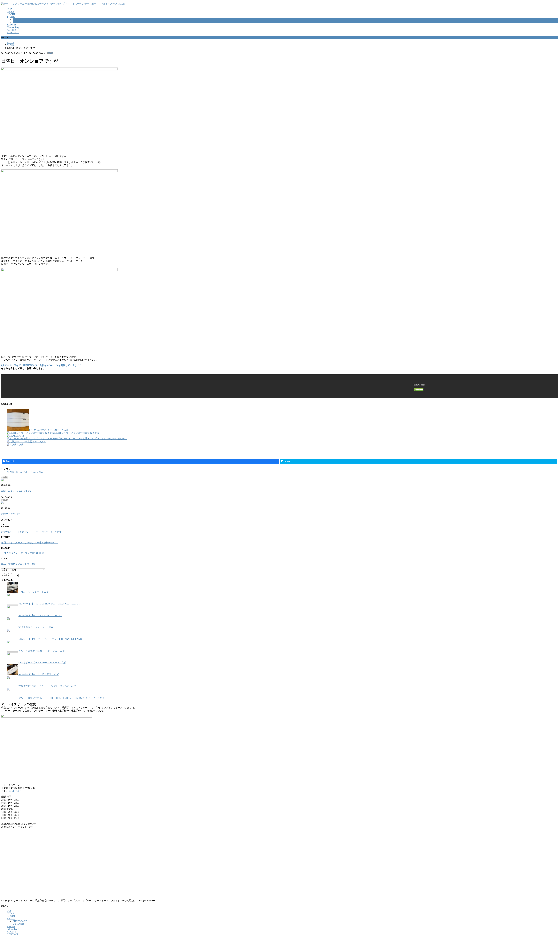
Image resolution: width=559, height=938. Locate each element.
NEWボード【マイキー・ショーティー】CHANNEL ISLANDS (50, 639)
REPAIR (11, 926)
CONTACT (12, 934)
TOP (9, 910)
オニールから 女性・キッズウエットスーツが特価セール (97, 438)
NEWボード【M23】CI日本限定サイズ (38, 674)
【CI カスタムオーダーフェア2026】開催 (22, 553)
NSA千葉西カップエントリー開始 (18, 564)
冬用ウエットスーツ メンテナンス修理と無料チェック (29, 542)
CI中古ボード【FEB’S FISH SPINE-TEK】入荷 (42, 662)
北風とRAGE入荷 (37, 441)
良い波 (19, 444)
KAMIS (20, 436)
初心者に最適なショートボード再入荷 (48, 430)
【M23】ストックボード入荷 (33, 592)
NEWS (50, 53)
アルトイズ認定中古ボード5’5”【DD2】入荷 (41, 651)
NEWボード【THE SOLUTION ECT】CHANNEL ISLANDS (49, 603)
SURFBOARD (20, 19)
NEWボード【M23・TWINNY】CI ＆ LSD (40, 615)
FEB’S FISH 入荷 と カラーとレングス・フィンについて (47, 686)
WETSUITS (18, 22)
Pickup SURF (22, 472)
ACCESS (11, 931)
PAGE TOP (545, 906)
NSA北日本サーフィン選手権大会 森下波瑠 (76, 433)
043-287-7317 (14, 791)
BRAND (11, 918)
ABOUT (11, 916)
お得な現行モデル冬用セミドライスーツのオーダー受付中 (31, 532)
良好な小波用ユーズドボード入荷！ (16, 491)
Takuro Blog (37, 472)
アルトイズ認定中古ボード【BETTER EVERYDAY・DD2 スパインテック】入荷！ (61, 698)
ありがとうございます (10, 514)
